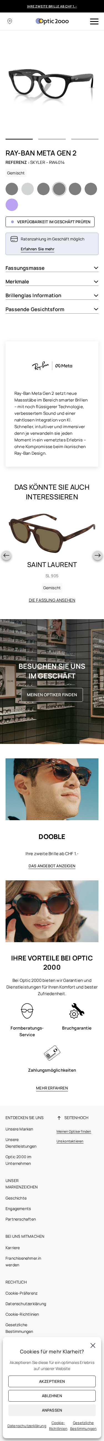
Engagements (18, 1208)
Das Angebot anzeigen (52, 865)
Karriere (13, 1247)
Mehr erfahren (52, 1088)
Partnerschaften (21, 1219)
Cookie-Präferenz (21, 1293)
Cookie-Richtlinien (22, 1314)
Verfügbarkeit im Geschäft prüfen (53, 221)
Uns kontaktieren (70, 1141)
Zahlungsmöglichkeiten (52, 1070)
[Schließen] (93, 1345)
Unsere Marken (19, 1129)
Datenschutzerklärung (26, 1303)
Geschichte (16, 1198)
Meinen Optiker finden (52, 695)
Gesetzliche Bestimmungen (83, 1425)
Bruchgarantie (77, 1028)
